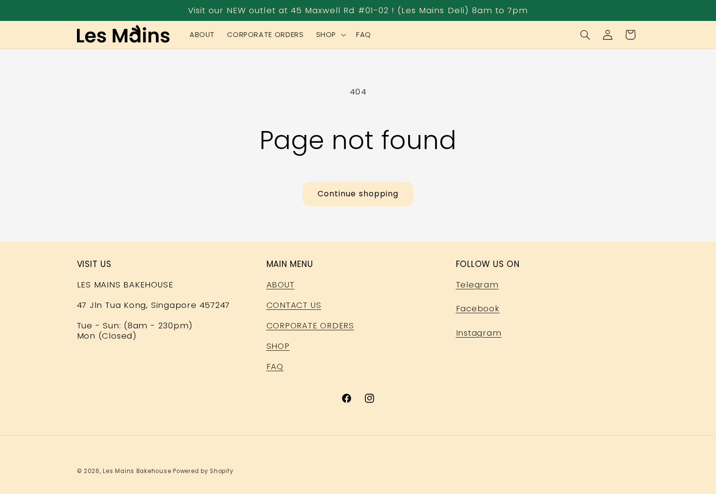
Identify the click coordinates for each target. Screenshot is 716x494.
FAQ (274, 366)
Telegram (477, 284)
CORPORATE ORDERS (310, 325)
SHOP (278, 346)
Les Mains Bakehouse (137, 471)
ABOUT (280, 284)
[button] (330, 34)
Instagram (479, 333)
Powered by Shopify (203, 471)
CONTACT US (293, 305)
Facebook (478, 308)
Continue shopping (358, 193)
